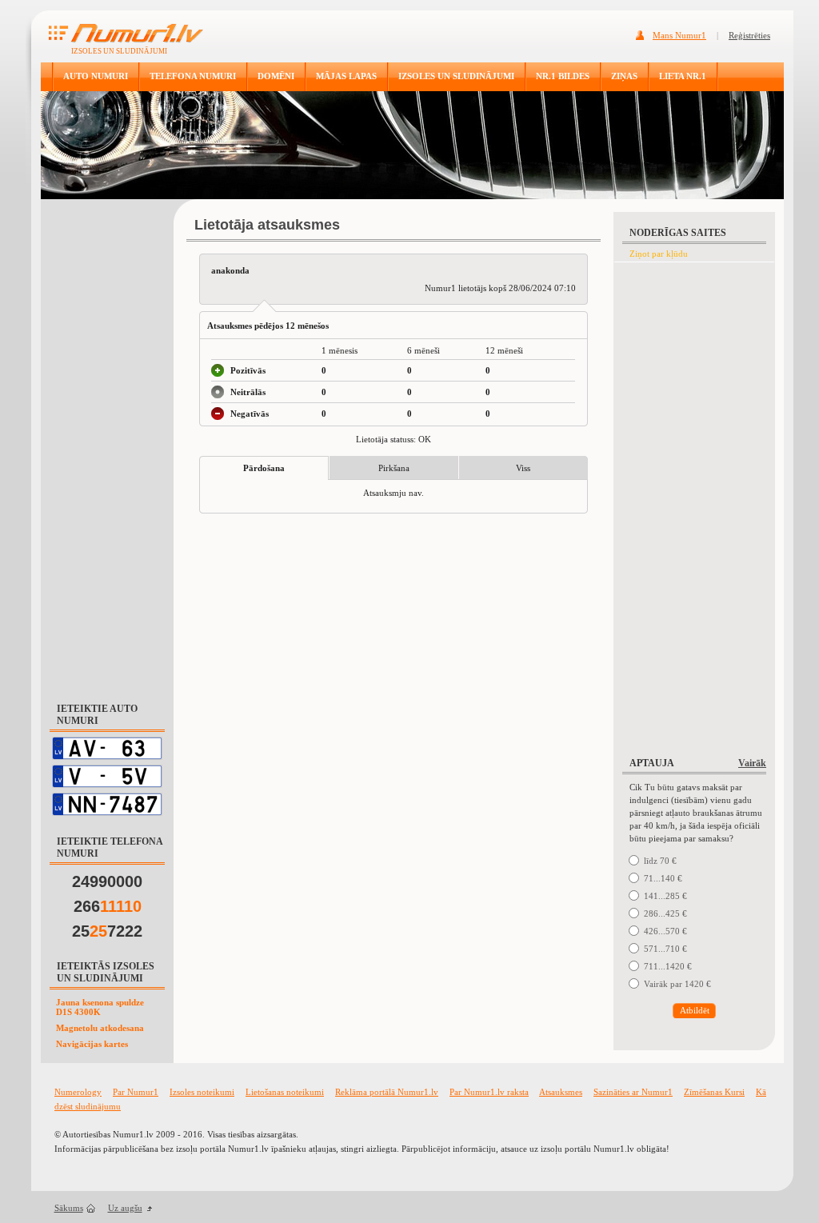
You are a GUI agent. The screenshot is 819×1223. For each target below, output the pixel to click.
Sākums (68, 1208)
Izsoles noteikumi (202, 1092)
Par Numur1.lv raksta (489, 1092)
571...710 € (665, 948)
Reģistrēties (749, 35)
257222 (107, 931)
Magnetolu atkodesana (100, 1028)
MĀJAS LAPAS (346, 76)
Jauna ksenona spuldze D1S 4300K (100, 1007)
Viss (523, 468)
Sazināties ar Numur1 (633, 1092)
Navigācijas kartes (92, 1044)
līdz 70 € (660, 860)
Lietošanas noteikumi (285, 1092)
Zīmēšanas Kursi (714, 1092)
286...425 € (665, 913)
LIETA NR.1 (682, 76)
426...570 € (665, 931)
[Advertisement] (107, 443)
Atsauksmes (560, 1092)
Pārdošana (264, 468)
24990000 (107, 881)
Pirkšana (394, 468)
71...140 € (663, 878)
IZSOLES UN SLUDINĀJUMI (456, 76)
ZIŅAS (624, 76)
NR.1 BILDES (562, 76)
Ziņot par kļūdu (658, 253)
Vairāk (752, 763)
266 (108, 906)
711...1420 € (668, 966)
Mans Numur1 (679, 35)
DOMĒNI (276, 76)
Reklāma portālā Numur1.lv (386, 1092)
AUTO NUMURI (95, 76)
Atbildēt (694, 1010)
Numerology (78, 1092)
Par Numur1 (135, 1092)
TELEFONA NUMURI (193, 76)
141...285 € (665, 896)
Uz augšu (125, 1208)
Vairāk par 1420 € (677, 984)
